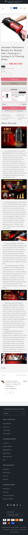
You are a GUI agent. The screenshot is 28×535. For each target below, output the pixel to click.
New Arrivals (6, 472)
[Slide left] (10, 44)
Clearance (5, 479)
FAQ (4, 460)
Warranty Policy (7, 456)
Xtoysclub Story (7, 423)
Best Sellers (6, 469)
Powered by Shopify (14, 527)
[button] (3, 8)
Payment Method (7, 446)
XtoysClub (8, 527)
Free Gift (5, 476)
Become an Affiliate (8, 499)
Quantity (3, 71)
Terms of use (6, 427)
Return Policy (6, 453)
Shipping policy (22, 529)
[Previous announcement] (2, 2)
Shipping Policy (7, 449)
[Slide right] (17, 44)
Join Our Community (8, 495)
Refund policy (6, 529)
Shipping (3, 68)
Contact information (14, 531)
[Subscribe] (23, 413)
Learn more (20, 110)
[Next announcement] (25, 2)
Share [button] (4, 368)
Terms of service (14, 529)
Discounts (5, 492)
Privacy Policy (7, 433)
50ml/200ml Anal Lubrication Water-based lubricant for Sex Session (17, 94)
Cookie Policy (6, 430)
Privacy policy (23, 527)
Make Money (6, 488)
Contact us (6, 443)
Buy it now (14, 83)
